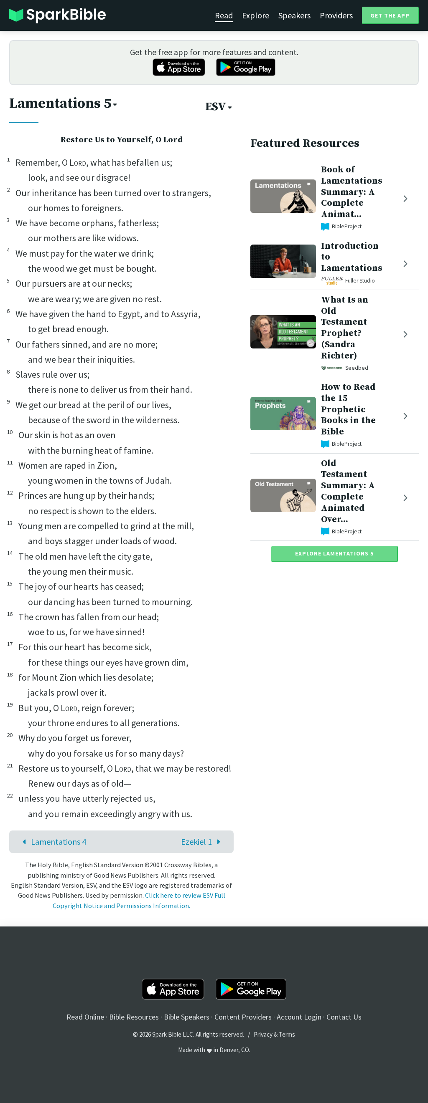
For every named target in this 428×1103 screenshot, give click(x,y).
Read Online (85, 1017)
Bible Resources (134, 1017)
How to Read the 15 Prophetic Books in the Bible (348, 409)
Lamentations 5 (60, 103)
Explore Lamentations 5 (334, 553)
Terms (287, 1034)
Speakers (294, 15)
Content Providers (243, 1017)
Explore (255, 15)
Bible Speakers (186, 1017)
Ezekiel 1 (196, 841)
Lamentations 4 (58, 841)
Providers (336, 15)
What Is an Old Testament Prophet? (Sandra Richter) (344, 327)
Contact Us (344, 1017)
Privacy (263, 1034)
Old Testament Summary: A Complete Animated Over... (348, 491)
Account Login (299, 1017)
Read (224, 15)
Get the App (390, 15)
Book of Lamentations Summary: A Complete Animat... (351, 192)
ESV (215, 107)
